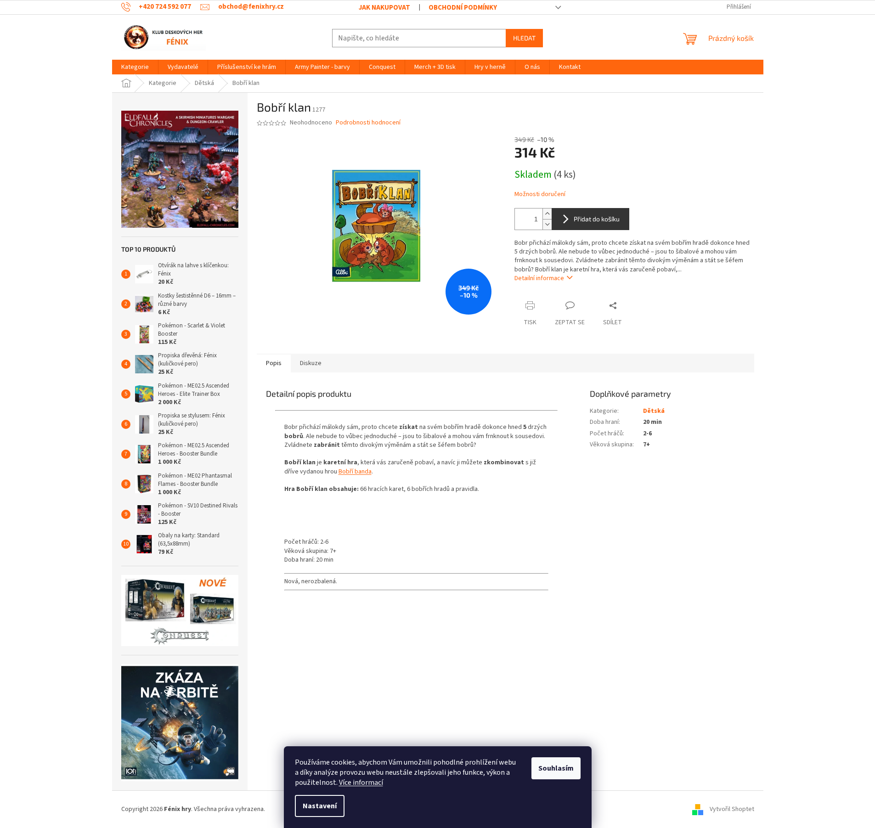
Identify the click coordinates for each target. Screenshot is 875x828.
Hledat (524, 38)
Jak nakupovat (384, 7)
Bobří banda (355, 471)
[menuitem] (135, 67)
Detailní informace (539, 278)
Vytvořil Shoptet (732, 809)
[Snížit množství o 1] (547, 224)
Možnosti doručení (539, 194)
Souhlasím (556, 768)
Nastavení (320, 806)
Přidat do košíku (597, 219)
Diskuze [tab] (311, 363)
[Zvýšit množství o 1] (547, 213)
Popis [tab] (274, 363)
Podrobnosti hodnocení (368, 122)
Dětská (654, 411)
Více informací (361, 782)
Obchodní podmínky (463, 7)
